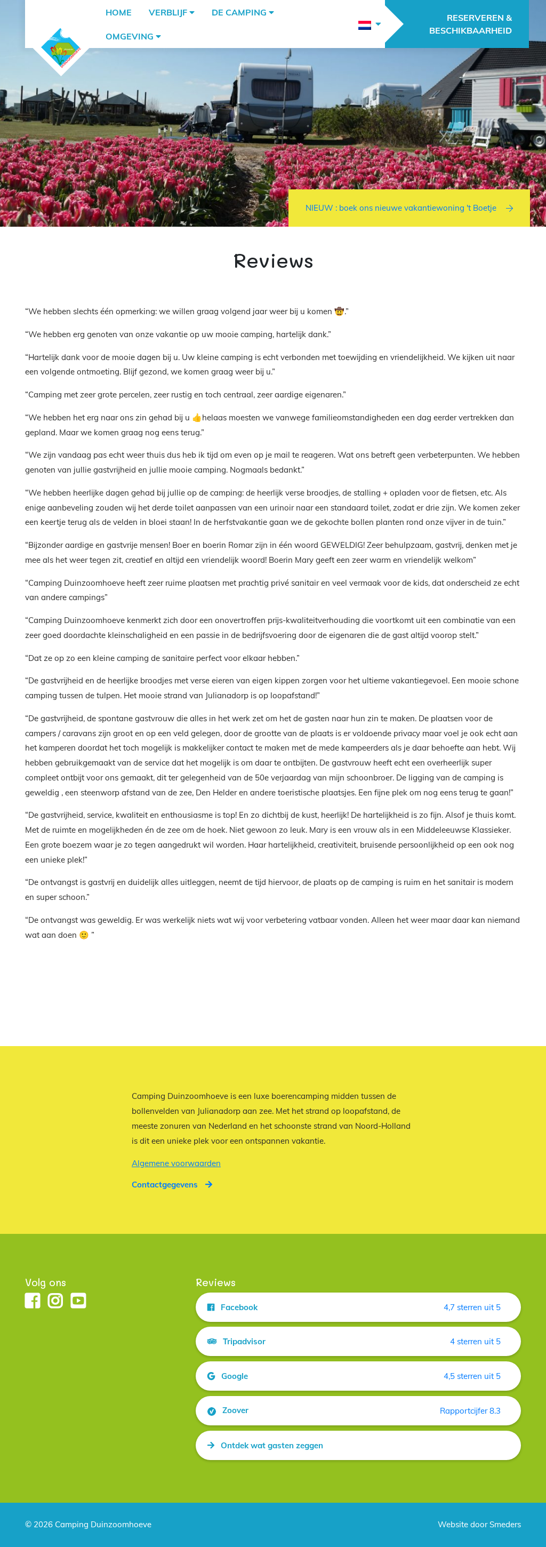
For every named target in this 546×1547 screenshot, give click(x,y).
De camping (239, 12)
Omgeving (130, 36)
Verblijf (168, 12)
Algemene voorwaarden (176, 1163)
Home (119, 12)
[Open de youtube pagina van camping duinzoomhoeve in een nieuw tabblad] (78, 1302)
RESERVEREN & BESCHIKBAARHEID (470, 24)
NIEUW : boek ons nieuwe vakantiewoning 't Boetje (401, 208)
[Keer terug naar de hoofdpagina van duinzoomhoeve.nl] (61, 48)
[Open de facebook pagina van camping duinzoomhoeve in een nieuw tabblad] (32, 1302)
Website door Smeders (479, 1524)
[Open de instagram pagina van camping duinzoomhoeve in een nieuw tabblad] (55, 1302)
